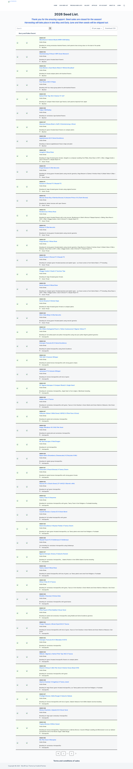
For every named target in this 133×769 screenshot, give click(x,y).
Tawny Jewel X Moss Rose (48, 568)
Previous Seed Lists (76, 5)
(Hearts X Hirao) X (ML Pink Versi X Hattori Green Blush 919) (59, 668)
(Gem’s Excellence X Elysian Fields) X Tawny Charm (56, 526)
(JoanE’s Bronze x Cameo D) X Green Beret (53, 512)
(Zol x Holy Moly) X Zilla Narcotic (50, 315)
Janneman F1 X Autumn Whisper (50, 371)
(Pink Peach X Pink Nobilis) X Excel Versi (52, 610)
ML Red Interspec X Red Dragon (49, 441)
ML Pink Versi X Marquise (47, 740)
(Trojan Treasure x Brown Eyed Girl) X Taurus (54, 624)
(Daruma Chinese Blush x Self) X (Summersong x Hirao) (57, 124)
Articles (94, 5)
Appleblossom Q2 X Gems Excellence (51, 138)
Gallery (86, 5)
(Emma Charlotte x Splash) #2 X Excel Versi (53, 710)
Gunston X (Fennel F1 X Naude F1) (50, 183)
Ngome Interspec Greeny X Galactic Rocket (53, 554)
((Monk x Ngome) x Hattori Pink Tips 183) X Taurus (56, 654)
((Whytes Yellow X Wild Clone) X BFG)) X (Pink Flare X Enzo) (59, 413)
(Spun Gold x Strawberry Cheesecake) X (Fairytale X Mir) (58, 455)
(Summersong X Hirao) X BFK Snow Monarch (54, 54)
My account (103, 5)
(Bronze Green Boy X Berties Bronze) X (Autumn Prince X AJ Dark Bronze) (63, 197)
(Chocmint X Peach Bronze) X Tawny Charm (53, 469)
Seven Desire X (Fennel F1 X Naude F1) (52, 257)
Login (119, 5)
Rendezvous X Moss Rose (47, 212)
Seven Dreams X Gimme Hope (49, 301)
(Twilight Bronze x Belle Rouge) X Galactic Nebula (55, 696)
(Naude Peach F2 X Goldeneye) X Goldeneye (54, 540)
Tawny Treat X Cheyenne (47, 497)
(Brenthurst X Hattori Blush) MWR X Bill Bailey (54, 40)
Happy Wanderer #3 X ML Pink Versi (51, 427)
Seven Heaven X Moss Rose (48, 285)
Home (55, 5)
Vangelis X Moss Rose (46, 152)
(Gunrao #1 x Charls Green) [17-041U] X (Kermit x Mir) (57, 483)
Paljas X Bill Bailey (45, 110)
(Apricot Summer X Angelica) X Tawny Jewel (54, 682)
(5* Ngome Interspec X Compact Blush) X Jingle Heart (57, 385)
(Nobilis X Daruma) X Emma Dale (50, 596)
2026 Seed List (63, 5)
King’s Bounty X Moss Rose (48, 241)
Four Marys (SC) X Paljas (47, 82)
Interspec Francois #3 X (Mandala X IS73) (53, 640)
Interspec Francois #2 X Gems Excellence (53, 343)
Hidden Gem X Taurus (46, 399)
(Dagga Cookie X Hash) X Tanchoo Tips (52, 271)
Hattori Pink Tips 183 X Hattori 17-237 (51, 96)
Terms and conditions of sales (66, 761)
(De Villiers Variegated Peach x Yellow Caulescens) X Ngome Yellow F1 (62, 329)
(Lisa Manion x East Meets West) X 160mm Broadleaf (56, 68)
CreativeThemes (40, 766)
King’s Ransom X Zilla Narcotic (49, 168)
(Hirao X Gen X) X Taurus (47, 582)
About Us (112, 5)
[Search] (124, 5)
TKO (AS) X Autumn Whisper (48, 357)
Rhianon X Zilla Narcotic (47, 227)
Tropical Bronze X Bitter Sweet (49, 724)
